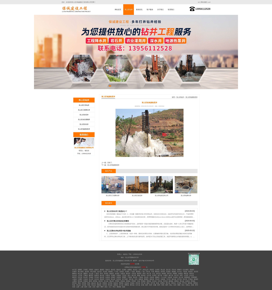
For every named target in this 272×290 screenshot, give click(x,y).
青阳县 (149, 281)
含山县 (78, 285)
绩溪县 (128, 281)
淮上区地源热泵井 (84, 129)
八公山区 (164, 277)
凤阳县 (121, 283)
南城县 (180, 273)
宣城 (142, 285)
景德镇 (119, 287)
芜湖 (73, 287)
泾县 (138, 281)
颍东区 (128, 273)
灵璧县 (84, 283)
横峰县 (74, 273)
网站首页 (118, 9)
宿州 (158, 285)
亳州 (150, 285)
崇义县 (181, 277)
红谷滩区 (186, 269)
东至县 (160, 281)
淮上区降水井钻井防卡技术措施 (119, 231)
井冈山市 (146, 269)
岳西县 (162, 283)
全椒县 (132, 283)
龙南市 (96, 269)
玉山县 (91, 273)
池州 (146, 285)
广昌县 (96, 273)
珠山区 (163, 269)
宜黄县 (122, 273)
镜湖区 (196, 279)
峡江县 (171, 275)
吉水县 (191, 275)
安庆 (174, 285)
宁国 (152, 271)
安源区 (124, 269)
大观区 (165, 275)
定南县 (170, 277)
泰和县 (143, 275)
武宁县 (179, 279)
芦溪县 (190, 279)
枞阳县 (190, 283)
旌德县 (122, 281)
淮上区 (91, 279)
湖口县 (131, 279)
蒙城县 (171, 281)
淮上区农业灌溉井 (84, 119)
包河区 (100, 281)
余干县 (179, 271)
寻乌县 (96, 277)
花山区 (146, 277)
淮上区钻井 (129, 9)
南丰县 (158, 273)
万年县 (148, 271)
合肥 (77, 287)
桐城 (138, 275)
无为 (136, 279)
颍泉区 (111, 273)
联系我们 (171, 9)
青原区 (152, 269)
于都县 (130, 277)
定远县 (127, 283)
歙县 (157, 283)
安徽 (154, 285)
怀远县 (110, 285)
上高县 (80, 275)
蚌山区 (113, 279)
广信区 (132, 271)
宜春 (89, 287)
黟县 (148, 283)
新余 (106, 287)
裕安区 (190, 271)
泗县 (79, 283)
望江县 (168, 283)
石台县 (154, 281)
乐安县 (134, 273)
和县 (73, 285)
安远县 (175, 277)
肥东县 (132, 285)
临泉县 (115, 283)
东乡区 (105, 271)
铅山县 (80, 273)
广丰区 (116, 271)
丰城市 (74, 271)
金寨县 (187, 281)
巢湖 (90, 281)
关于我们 (160, 9)
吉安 (93, 287)
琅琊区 (175, 273)
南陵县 (115, 285)
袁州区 (87, 271)
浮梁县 (85, 281)
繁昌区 (146, 279)
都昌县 (141, 279)
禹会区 (102, 279)
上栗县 (74, 281)
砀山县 (93, 283)
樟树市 (179, 269)
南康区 (130, 269)
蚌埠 (196, 285)
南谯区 (164, 273)
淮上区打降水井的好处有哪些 (118, 221)
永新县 (107, 275)
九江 (110, 287)
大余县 (85, 279)
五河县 (104, 285)
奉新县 (96, 275)
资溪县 (106, 273)
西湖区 (110, 271)
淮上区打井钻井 (84, 105)
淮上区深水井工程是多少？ (117, 211)
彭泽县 (118, 279)
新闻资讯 (139, 9)
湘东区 (113, 269)
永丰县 (149, 275)
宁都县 (141, 277)
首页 (173, 97)
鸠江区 (185, 279)
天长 (153, 273)
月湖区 (85, 269)
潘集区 (157, 277)
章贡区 (135, 269)
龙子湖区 (125, 279)
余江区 (74, 269)
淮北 (182, 285)
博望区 (124, 277)
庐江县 (121, 285)
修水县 (174, 279)
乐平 (140, 269)
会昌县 (107, 277)
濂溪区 (102, 269)
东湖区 (127, 271)
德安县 (152, 279)
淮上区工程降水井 (84, 110)
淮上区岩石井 (84, 115)
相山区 (102, 277)
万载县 (85, 275)
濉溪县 (195, 283)
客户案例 (150, 9)
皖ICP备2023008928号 (146, 260)
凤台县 (93, 285)
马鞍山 (188, 285)
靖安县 (191, 273)
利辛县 (165, 281)
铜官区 (74, 277)
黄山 (170, 285)
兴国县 (118, 277)
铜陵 (178, 285)
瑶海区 (134, 281)
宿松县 (173, 283)
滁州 (166, 285)
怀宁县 (184, 283)
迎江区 (176, 275)
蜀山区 (111, 281)
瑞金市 (107, 269)
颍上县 (99, 283)
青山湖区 (81, 271)
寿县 (88, 285)
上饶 (81, 287)
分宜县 (107, 279)
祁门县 (143, 283)
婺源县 (138, 271)
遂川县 (134, 275)
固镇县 (99, 285)
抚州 (85, 287)
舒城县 (193, 281)
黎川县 (169, 273)
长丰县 (138, 285)
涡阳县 (176, 281)
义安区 (186, 275)
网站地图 (204, 2)
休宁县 (153, 283)
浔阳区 (91, 269)
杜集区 (113, 277)
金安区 (196, 271)
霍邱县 (74, 283)
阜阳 (162, 285)
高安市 (174, 269)
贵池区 (168, 271)
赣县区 (118, 269)
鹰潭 (102, 287)
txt (199, 2)
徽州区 (91, 275)
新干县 (160, 275)
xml (209, 2)
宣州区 (163, 271)
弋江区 (168, 279)
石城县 (91, 277)
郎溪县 (143, 281)
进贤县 (95, 281)
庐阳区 (117, 281)
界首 (101, 273)
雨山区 (135, 277)
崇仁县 (149, 273)
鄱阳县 (157, 271)
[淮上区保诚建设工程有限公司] (76, 9)
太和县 (110, 283)
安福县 (118, 275)
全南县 (152, 277)
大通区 (80, 279)
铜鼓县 (186, 273)
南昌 (123, 287)
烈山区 (85, 277)
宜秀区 (154, 275)
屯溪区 (113, 275)
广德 (143, 271)
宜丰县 (74, 275)
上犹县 (74, 279)
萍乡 (114, 287)
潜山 (129, 275)
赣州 (97, 287)
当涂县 (84, 285)
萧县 (88, 283)
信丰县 (96, 279)
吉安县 (80, 277)
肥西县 (127, 285)
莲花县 (80, 281)
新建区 (192, 269)
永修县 (163, 279)
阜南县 (104, 283)
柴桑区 (80, 269)
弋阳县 (185, 271)
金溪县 (117, 273)
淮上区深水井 (84, 124)
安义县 (106, 281)
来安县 (138, 283)
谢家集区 (187, 277)
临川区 (99, 271)
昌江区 (168, 269)
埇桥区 (85, 273)
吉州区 (157, 269)
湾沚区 (157, 279)
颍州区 (139, 273)
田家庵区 (194, 277)
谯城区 (174, 271)
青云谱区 (93, 271)
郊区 (181, 275)
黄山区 (102, 275)
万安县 (124, 275)
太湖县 (179, 283)
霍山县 (182, 281)
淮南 (192, 285)
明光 (144, 273)
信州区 (121, 271)
